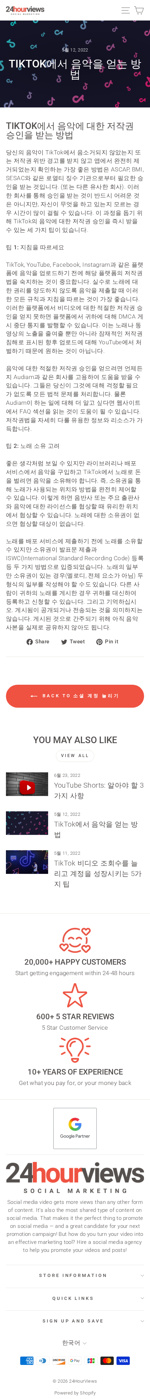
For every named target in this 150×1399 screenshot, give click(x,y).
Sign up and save (73, 1321)
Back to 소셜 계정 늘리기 (79, 695)
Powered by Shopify (75, 1393)
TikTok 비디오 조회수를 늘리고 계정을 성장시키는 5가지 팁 (98, 873)
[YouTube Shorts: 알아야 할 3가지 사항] (27, 784)
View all (75, 755)
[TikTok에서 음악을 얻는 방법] (27, 823)
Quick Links (73, 1298)
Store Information (73, 1275)
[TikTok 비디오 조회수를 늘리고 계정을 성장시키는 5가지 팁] (27, 862)
